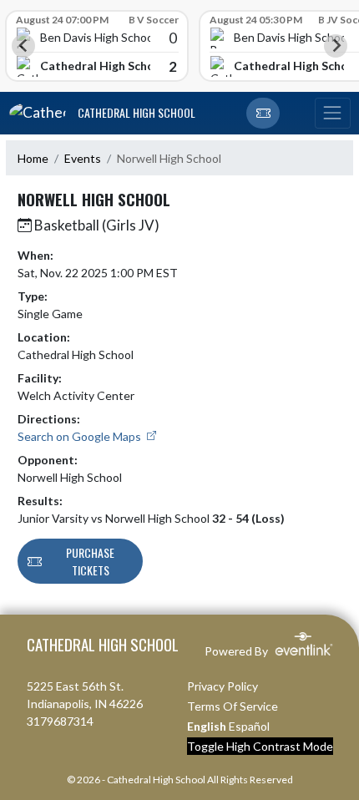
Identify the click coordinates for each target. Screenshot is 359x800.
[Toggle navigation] (332, 113)
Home (33, 158)
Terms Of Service (232, 706)
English (206, 726)
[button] (263, 113)
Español (249, 726)
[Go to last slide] (23, 46)
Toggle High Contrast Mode (260, 746)
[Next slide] (335, 46)
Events (82, 158)
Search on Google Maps (81, 436)
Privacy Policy (222, 686)
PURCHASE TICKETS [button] (90, 561)
